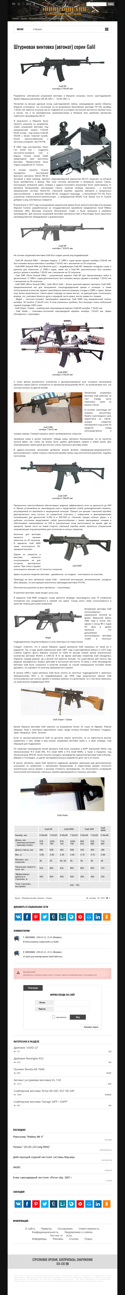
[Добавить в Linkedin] (98, 917)
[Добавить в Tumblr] (53, 917)
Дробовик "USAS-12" (26, 1047)
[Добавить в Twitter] (45, 917)
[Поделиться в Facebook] (27, 917)
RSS (13, 3)
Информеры (39, 1238)
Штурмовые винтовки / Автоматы (34, 898)
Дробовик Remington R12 (28, 1058)
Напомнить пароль (91, 1027)
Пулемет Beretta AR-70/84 (29, 1069)
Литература (107, 1160)
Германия (108, 1095)
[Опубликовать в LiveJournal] (71, 917)
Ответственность (89, 1228)
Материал (57, 937)
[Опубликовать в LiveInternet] (62, 917)
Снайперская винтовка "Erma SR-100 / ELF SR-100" (44, 1091)
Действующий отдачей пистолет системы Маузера (44, 1157)
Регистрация (33, 987)
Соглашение (65, 1228)
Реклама (58, 1238)
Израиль (49, 898)
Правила (46, 1228)
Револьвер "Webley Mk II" (28, 1136)
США (109, 1051)
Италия (108, 1073)
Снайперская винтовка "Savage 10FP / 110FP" (41, 1101)
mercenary (30, 937)
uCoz (69, 1235)
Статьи (108, 1181)
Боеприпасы (106, 1150)
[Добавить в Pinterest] (36, 917)
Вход (28, 3)
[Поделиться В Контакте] (18, 917)
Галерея (108, 1170)
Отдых (88, 1238)
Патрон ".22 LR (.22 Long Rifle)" (31, 1147)
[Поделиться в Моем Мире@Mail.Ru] (89, 917)
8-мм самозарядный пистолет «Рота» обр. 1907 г (42, 1177)
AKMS (16, 1167)
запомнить (61, 1017)
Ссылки (73, 1238)
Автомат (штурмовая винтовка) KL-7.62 (37, 1080)
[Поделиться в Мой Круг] (80, 917)
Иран (109, 1084)
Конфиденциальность (45, 1232)
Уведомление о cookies (78, 1232)
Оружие (18, 898)
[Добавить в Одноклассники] (107, 917)
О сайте (30, 1228)
